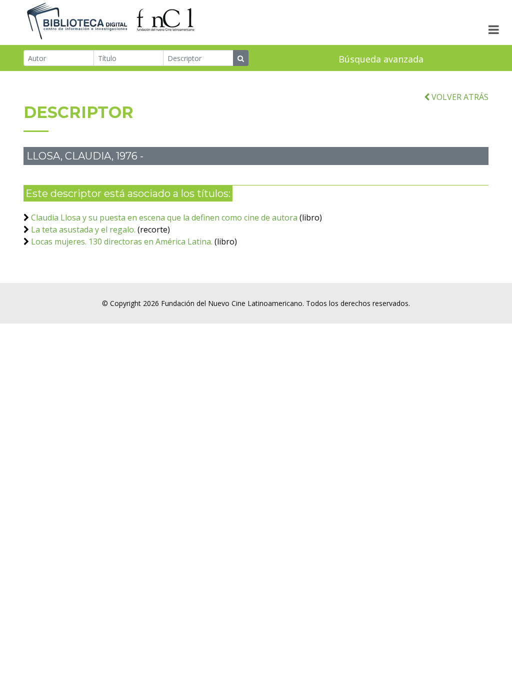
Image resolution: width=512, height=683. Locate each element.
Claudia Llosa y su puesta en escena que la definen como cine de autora (164, 217)
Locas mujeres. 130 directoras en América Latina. (122, 241)
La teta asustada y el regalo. (83, 229)
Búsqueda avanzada (381, 59)
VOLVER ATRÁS (459, 97)
